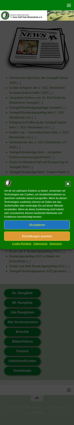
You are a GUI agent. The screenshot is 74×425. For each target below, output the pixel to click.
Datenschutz (40, 243)
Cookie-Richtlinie (21, 243)
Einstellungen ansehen (37, 236)
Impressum (56, 243)
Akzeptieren (37, 225)
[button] (68, 184)
